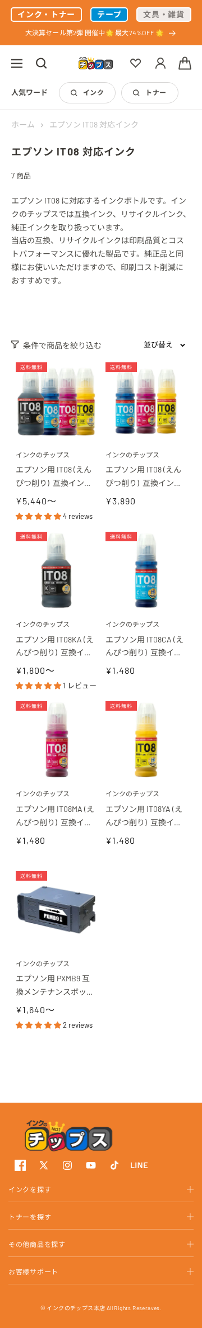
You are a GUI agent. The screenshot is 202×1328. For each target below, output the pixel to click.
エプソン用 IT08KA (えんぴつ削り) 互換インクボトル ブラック (55, 647)
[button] (16, 63)
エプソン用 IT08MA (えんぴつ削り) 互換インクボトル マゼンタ (55, 816)
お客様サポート (33, 1271)
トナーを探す (29, 1217)
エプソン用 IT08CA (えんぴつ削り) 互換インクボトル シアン (144, 647)
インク (93, 92)
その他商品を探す (37, 1244)
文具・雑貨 (164, 14)
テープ (109, 14)
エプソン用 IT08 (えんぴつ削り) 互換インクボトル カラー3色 (143, 477)
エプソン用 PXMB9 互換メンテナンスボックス (55, 986)
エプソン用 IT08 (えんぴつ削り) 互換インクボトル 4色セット (54, 477)
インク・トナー (46, 14)
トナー (155, 92)
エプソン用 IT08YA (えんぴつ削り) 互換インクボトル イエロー (143, 816)
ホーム (23, 124)
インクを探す (29, 1189)
